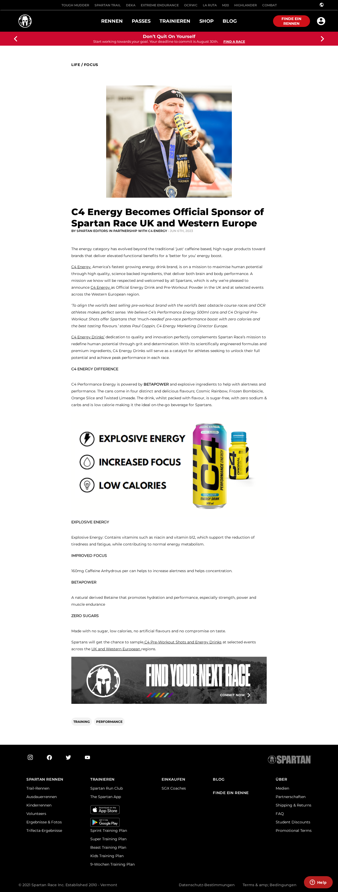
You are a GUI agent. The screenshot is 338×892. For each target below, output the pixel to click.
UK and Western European (116, 649)
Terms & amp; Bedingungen (270, 884)
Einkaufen (173, 779)
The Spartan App (105, 796)
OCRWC (191, 5)
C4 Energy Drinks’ (88, 337)
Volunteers (36, 813)
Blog (218, 779)
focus (91, 65)
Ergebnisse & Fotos (44, 822)
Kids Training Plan (107, 855)
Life (75, 65)
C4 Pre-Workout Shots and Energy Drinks (182, 642)
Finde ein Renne (230, 793)
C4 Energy (81, 266)
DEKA (130, 5)
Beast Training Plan (108, 847)
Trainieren (102, 779)
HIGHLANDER (245, 5)
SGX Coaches (174, 788)
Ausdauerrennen (41, 796)
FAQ (280, 813)
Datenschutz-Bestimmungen (207, 884)
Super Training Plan (108, 839)
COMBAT (269, 5)
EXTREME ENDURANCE (160, 5)
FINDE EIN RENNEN (291, 21)
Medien (282, 788)
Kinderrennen (38, 805)
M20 (225, 5)
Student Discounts (293, 822)
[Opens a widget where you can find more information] (318, 882)
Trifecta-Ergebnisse (44, 830)
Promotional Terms (294, 830)
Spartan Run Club (106, 788)
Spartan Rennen (44, 779)
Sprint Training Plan (108, 830)
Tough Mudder (75, 5)
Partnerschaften (291, 796)
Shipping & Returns (293, 805)
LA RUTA (210, 5)
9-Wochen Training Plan (112, 864)
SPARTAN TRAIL (108, 5)
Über (281, 779)
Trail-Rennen (37, 788)
